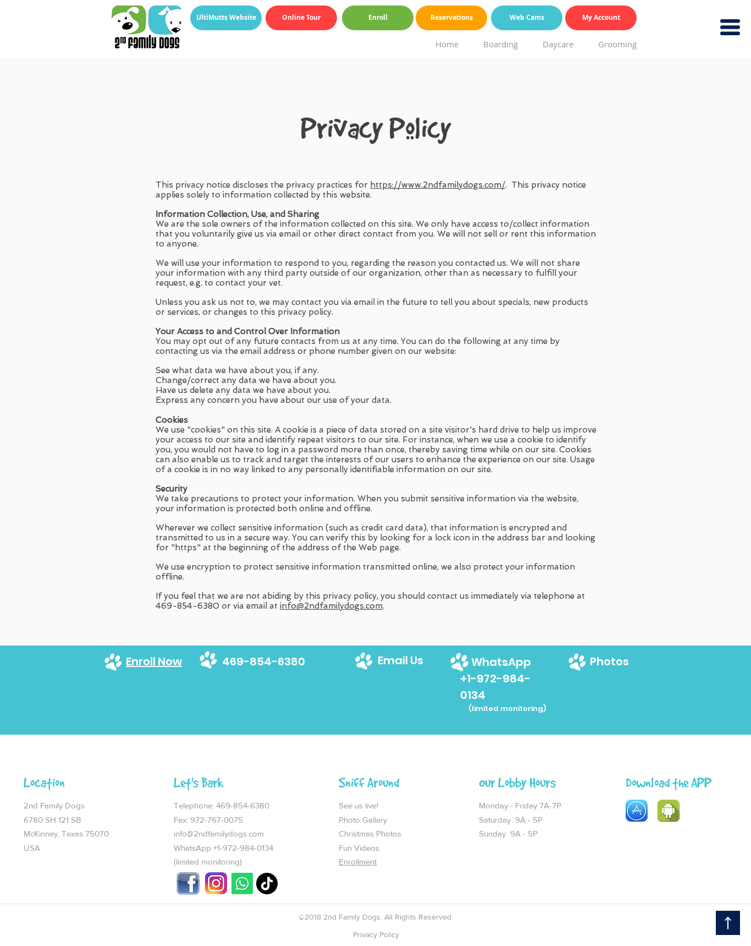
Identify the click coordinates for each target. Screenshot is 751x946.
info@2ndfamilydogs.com (331, 606)
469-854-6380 (244, 805)
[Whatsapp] (242, 883)
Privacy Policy (376, 934)
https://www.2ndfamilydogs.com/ (437, 185)
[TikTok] (267, 883)
